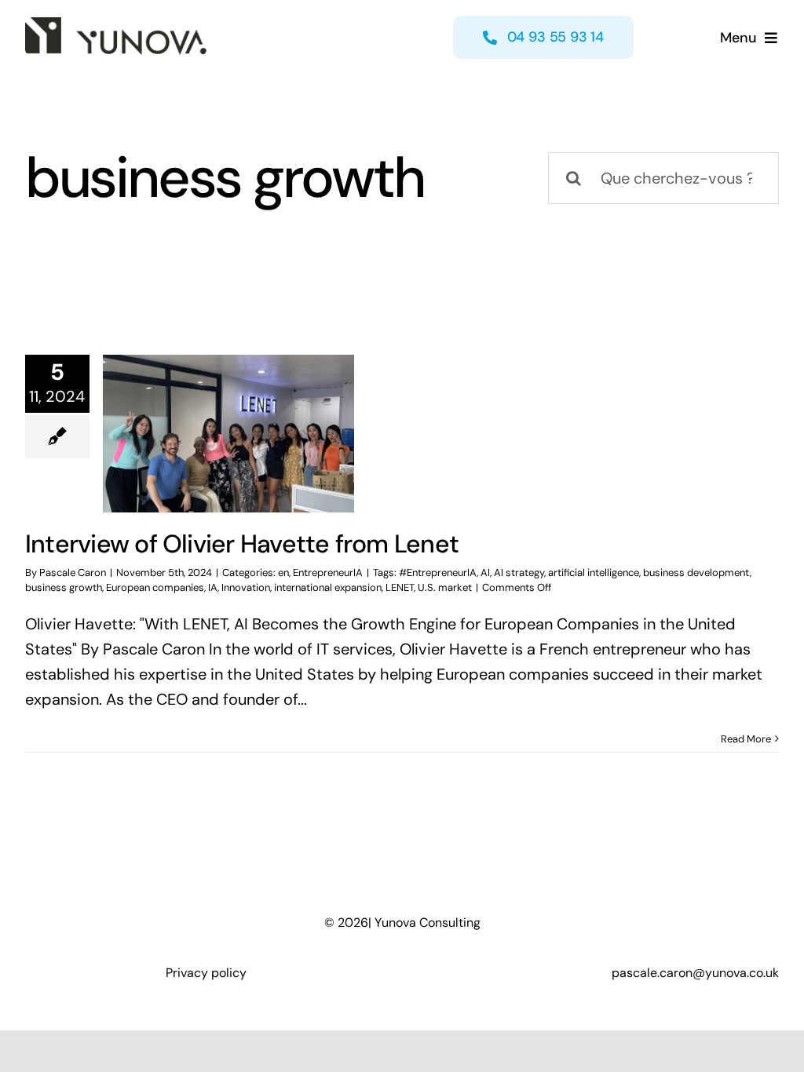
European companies (155, 587)
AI (485, 572)
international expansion (328, 587)
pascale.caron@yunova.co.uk (695, 972)
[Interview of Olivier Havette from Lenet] (228, 434)
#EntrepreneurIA (438, 572)
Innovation (245, 587)
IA (212, 587)
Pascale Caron (72, 572)
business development (696, 572)
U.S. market (445, 587)
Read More (746, 739)
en (283, 572)
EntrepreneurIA (328, 572)
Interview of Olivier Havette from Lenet (242, 543)
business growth (63, 587)
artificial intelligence (593, 572)
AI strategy (519, 572)
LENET (400, 587)
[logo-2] (115, 25)
